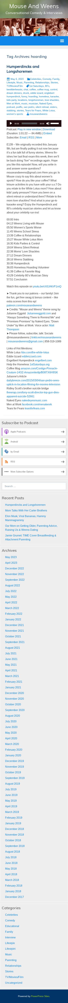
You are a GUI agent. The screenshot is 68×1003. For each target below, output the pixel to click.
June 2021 (11, 659)
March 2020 (12, 744)
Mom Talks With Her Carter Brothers (26, 510)
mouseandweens (38, 114)
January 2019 (13, 823)
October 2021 (13, 636)
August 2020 (12, 715)
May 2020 (11, 732)
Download (49, 129)
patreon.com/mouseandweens (24, 305)
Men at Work (13, 103)
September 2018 (15, 846)
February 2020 (13, 749)
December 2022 (14, 568)
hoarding (33, 96)
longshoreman (35, 100)
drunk (26, 93)
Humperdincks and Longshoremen (23, 69)
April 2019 (11, 806)
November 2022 (14, 574)
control (53, 89)
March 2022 (12, 608)
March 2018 (12, 880)
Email (23, 137)
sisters (53, 107)
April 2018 (11, 874)
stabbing (11, 110)
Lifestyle (11, 82)
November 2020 (14, 698)
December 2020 (14, 693)
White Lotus (48, 110)
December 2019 (14, 761)
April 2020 (11, 738)
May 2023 (11, 557)
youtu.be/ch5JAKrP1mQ (47, 286)
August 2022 (12, 585)
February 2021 (13, 681)
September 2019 (15, 778)
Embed (47, 133)
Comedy (47, 79)
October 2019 (13, 772)
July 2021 (11, 653)
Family (55, 79)
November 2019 (14, 766)
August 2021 (12, 647)
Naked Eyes (45, 103)
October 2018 (13, 840)
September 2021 (15, 642)
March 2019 (12, 812)
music (24, 103)
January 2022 (13, 619)
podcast (11, 107)
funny (24, 96)
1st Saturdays (36, 86)
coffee (32, 89)
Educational (12, 926)
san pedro (29, 107)
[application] (34, 123)
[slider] (55, 123)
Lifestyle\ (10, 948)
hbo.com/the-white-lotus (35, 352)
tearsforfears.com (35, 408)
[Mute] (48, 123)
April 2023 (11, 562)
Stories (54, 82)
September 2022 (15, 579)
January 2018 (13, 891)
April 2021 (11, 670)
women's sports (15, 114)
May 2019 (11, 800)
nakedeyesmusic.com (34, 400)
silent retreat (42, 107)
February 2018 (13, 885)
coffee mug (43, 89)
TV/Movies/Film (15, 86)
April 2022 (11, 602)
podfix (19, 107)
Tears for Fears (33, 110)
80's (47, 86)
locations (22, 100)
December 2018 (14, 829)
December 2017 (14, 897)
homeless (44, 96)
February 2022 (13, 613)
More (39, 137)
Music (20, 82)
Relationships (42, 82)
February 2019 (13, 817)
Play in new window (29, 129)
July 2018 (11, 857)
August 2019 (12, 783)
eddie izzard (36, 93)
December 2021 (14, 625)
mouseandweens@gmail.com (25, 341)
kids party (12, 100)
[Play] (11, 123)
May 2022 (11, 596)
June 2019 (11, 795)
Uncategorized (13, 982)
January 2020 (13, 755)
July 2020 (11, 721)
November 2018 (14, 834)
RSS (31, 137)
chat (26, 89)
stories (20, 110)
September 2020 (15, 710)
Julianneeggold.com (38, 313)
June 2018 (11, 863)
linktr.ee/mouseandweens (46, 337)
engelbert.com (43, 360)
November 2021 (14, 630)
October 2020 (13, 704)
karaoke (54, 96)
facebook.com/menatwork (37, 404)
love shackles (52, 100)
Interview (10, 937)
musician (33, 103)
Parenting (29, 82)
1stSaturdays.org (40, 364)
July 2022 (11, 591)
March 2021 (12, 676)
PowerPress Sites (40, 996)
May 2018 (11, 868)
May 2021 (11, 664)
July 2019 (11, 789)
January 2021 (13, 687)
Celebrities (35, 79)
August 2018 (12, 851)
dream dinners (14, 93)
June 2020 (11, 727)
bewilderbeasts (14, 89)
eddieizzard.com (31, 356)
